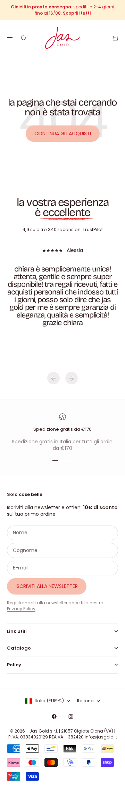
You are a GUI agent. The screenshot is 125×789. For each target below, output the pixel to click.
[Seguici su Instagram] (71, 716)
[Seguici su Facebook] (54, 716)
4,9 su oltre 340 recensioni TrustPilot (62, 229)
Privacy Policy (21, 609)
